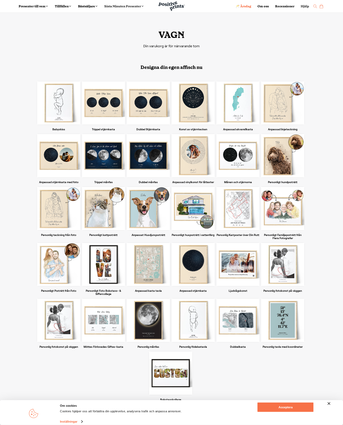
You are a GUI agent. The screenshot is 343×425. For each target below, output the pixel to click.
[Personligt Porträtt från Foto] (58, 264)
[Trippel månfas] (103, 155)
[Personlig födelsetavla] (193, 320)
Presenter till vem (32, 6)
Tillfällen (62, 6)
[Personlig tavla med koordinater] (282, 320)
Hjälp (305, 6)
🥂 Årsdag (243, 6)
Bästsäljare (86, 6)
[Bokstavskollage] (170, 373)
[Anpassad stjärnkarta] (193, 264)
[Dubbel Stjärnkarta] (148, 103)
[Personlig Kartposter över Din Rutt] (238, 208)
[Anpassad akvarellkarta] (238, 103)
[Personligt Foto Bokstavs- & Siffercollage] (103, 264)
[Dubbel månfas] (148, 155)
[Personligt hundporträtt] (282, 155)
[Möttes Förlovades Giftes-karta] (103, 320)
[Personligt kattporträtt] (103, 208)
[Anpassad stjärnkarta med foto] (58, 155)
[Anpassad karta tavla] (148, 264)
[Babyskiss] (58, 103)
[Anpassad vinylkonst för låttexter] (193, 155)
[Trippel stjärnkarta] (103, 103)
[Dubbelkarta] (238, 320)
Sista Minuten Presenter (122, 6)
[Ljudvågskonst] (238, 264)
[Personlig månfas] (148, 320)
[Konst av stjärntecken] (193, 103)
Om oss (263, 6)
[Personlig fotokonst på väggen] (282, 264)
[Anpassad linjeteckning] (282, 103)
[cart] (321, 6)
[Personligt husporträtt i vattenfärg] (193, 208)
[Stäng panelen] (329, 403)
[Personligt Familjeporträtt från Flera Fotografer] (282, 208)
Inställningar (68, 421)
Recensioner (284, 6)
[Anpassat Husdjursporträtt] (148, 208)
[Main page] (171, 6)
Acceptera (285, 407)
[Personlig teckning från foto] (58, 208)
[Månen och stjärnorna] (238, 155)
